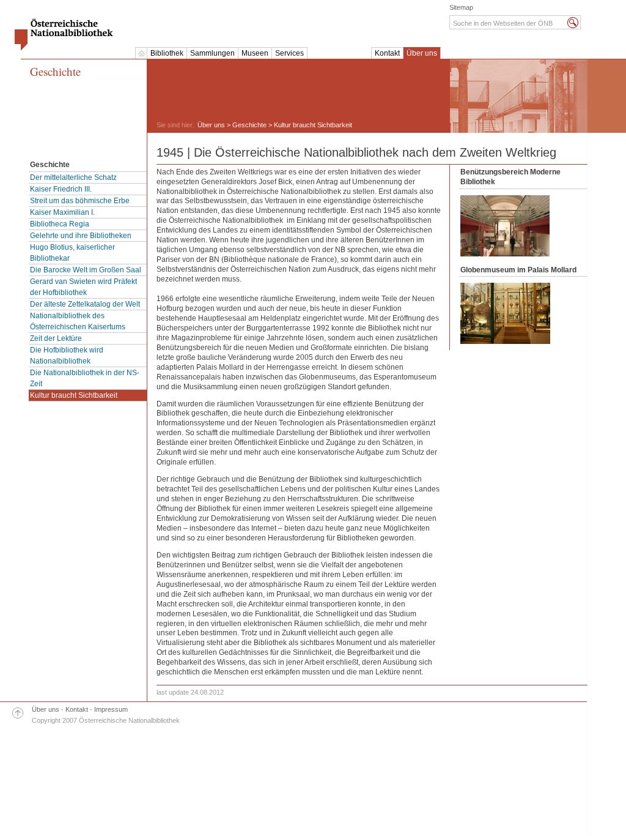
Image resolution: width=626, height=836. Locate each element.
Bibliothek (166, 53)
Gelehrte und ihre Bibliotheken (80, 235)
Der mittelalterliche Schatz (73, 177)
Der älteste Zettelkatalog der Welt (85, 304)
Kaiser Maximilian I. (62, 212)
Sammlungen (212, 53)
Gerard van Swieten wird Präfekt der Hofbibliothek (83, 287)
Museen (254, 53)
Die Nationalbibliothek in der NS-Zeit (84, 378)
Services (289, 53)
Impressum (111, 709)
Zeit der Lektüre (56, 338)
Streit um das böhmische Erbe (80, 200)
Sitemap (461, 7)
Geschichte (55, 72)
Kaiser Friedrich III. (61, 189)
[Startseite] (141, 53)
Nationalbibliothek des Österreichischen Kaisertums (77, 321)
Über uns (422, 53)
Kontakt (387, 53)
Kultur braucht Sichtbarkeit (73, 395)
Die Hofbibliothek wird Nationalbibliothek (66, 355)
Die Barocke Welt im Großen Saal (85, 270)
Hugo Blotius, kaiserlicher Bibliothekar (72, 253)
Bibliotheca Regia (59, 224)
